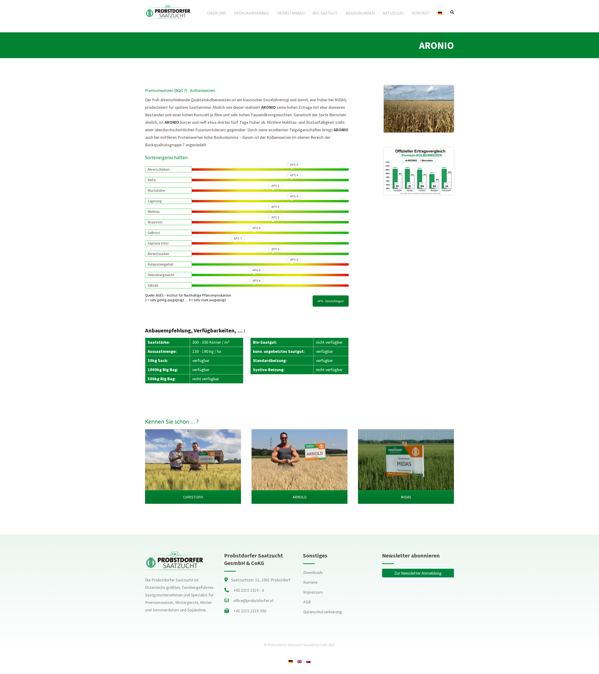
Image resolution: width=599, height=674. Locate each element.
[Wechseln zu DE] (290, 661)
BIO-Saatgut (325, 13)
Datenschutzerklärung (322, 611)
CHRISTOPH (193, 497)
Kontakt (421, 13)
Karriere (310, 582)
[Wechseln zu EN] (299, 661)
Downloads (313, 572)
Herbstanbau (291, 13)
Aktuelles (393, 13)
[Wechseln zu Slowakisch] (308, 661)
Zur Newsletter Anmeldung (418, 573)
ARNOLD (300, 497)
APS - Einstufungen (331, 301)
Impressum (313, 592)
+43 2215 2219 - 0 (248, 590)
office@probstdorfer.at (253, 600)
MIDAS (406, 497)
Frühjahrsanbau (251, 13)
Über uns (216, 13)
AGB (307, 602)
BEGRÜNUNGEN (360, 13)
